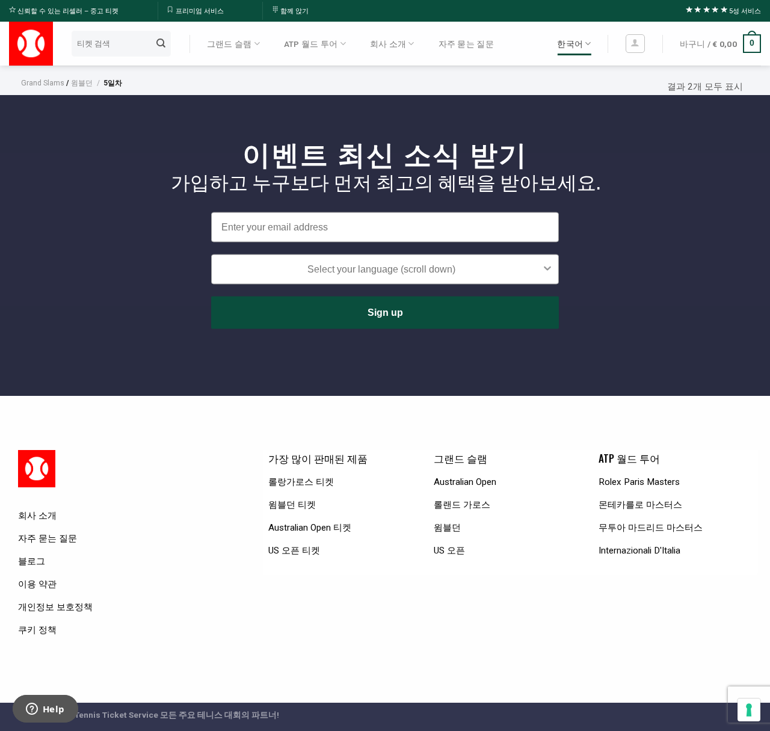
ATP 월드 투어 (310, 44)
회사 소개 (388, 44)
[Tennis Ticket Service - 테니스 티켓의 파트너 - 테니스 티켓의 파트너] (31, 44)
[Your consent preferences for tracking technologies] (749, 710)
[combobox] (381, 269)
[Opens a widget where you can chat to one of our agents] (45, 710)
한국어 (570, 44)
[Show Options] (547, 269)
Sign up (385, 312)
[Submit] (160, 43)
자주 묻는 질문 (466, 44)
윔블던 (82, 83)
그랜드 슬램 (229, 44)
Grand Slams (42, 83)
